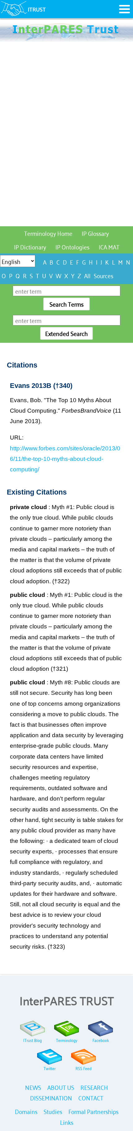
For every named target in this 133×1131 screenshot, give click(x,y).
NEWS (33, 1087)
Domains (26, 1111)
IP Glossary (95, 232)
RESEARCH (94, 1087)
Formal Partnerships (93, 1111)
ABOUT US (60, 1087)
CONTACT (90, 1097)
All (87, 275)
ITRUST (37, 9)
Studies (53, 1111)
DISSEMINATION (51, 1097)
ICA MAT (109, 246)
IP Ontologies (72, 246)
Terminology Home (48, 232)
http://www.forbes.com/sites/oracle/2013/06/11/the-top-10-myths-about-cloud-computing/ (65, 459)
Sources (103, 275)
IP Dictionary (30, 246)
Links (66, 1121)
